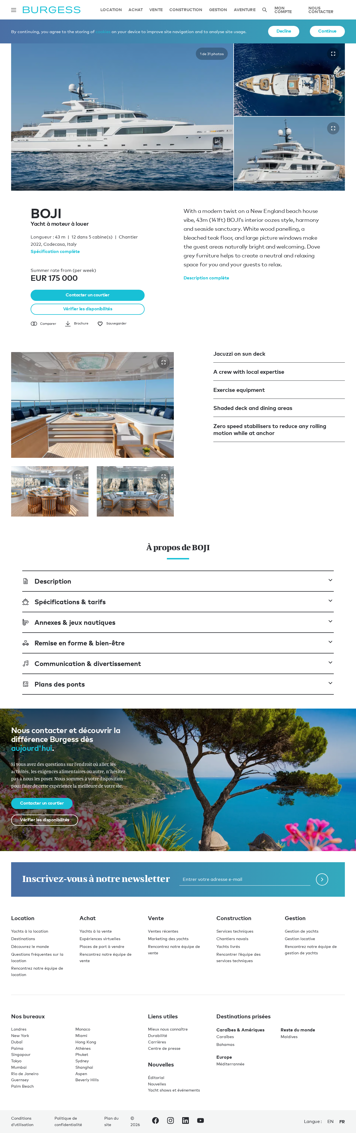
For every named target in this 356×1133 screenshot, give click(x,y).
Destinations (23, 938)
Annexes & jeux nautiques (74, 622)
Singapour (21, 1054)
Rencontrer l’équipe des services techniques (238, 957)
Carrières (157, 1041)
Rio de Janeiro (24, 1073)
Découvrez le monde (30, 946)
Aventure (245, 10)
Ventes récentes (163, 931)
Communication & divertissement (87, 663)
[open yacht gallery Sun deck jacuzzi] (163, 362)
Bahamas (225, 1044)
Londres (18, 1029)
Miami (81, 1035)
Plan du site (111, 1121)
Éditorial (156, 1077)
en (330, 1121)
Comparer (48, 324)
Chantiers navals (232, 938)
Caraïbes (225, 1036)
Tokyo (16, 1060)
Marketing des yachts (168, 938)
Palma (17, 1048)
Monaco (82, 1029)
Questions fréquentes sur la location (37, 957)
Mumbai (19, 1067)
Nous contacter (320, 9)
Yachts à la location (29, 931)
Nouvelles (157, 1084)
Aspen (81, 1073)
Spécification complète (55, 251)
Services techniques (234, 931)
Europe (224, 1057)
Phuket (81, 1054)
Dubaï (17, 1041)
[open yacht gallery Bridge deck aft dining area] (78, 476)
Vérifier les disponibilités (87, 308)
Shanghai (84, 1067)
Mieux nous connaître (168, 1029)
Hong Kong (85, 1041)
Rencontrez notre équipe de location (37, 971)
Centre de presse (164, 1048)
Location (111, 10)
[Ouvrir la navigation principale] (13, 10)
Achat (135, 10)
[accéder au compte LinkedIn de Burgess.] (185, 1121)
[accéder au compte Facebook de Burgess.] (155, 1121)
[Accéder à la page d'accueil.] (51, 10)
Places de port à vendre (102, 946)
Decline (283, 31)
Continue (327, 31)
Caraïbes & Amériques (240, 1030)
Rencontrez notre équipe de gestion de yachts (311, 949)
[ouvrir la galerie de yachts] (333, 54)
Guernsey (20, 1079)
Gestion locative (300, 938)
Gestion (218, 10)
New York (20, 1035)
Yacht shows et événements (174, 1090)
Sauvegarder (116, 323)
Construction (185, 10)
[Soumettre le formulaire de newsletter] (322, 879)
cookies (103, 31)
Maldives (289, 1036)
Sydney (82, 1060)
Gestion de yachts (301, 931)
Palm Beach (22, 1086)
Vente (156, 10)
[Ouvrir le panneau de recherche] (264, 10)
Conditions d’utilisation (22, 1121)
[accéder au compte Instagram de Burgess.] (170, 1121)
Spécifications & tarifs (70, 602)
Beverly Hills (87, 1079)
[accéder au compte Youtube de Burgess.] (200, 1121)
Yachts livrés (228, 946)
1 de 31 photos (212, 53)
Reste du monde (298, 1030)
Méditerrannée (230, 1063)
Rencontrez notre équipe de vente (106, 957)
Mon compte (283, 9)
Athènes (83, 1048)
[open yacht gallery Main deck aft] (163, 476)
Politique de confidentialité (68, 1121)
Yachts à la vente (96, 931)
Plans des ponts (59, 684)
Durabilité (157, 1035)
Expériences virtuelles (100, 938)
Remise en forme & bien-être (79, 643)
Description (52, 581)
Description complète (206, 278)
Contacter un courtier (87, 295)
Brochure (81, 323)
